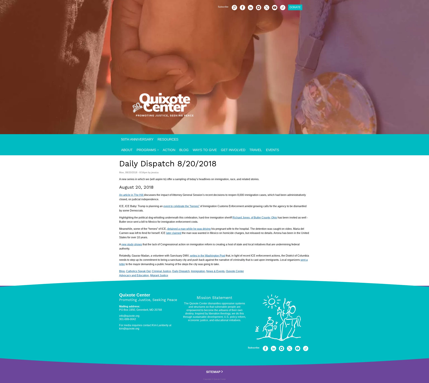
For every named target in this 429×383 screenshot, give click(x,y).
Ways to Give (205, 150)
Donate (295, 7)
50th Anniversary (137, 139)
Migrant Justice (159, 275)
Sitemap (213, 372)
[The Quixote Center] (220, 107)
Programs (146, 150)
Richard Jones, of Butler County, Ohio (254, 217)
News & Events (215, 271)
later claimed (173, 233)
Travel (255, 150)
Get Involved (233, 150)
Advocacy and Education (134, 275)
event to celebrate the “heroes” (181, 206)
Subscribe (223, 6)
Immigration (198, 271)
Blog (184, 150)
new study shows (131, 244)
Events (272, 150)
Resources (168, 139)
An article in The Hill (131, 195)
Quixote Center (235, 271)
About (127, 150)
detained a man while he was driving (189, 228)
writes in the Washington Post (207, 255)
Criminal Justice (161, 271)
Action (169, 150)
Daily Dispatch (181, 271)
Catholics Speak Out (138, 271)
